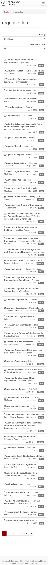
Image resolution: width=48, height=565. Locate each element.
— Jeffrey (24, 362)
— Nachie (23, 371)
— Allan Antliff (24, 448)
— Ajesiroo (24, 139)
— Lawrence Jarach (23, 353)
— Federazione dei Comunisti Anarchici (23, 241)
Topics (6, 12)
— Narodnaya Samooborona (23, 439)
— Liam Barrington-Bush (23, 343)
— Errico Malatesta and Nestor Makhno (24, 72)
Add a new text (31, 563)
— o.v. (24, 521)
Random (5, 561)
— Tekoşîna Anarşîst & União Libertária (23, 334)
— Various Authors (23, 426)
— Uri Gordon (23, 198)
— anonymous (24, 485)
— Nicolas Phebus (23, 503)
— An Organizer (24, 91)
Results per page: (38, 44)
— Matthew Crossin (23, 380)
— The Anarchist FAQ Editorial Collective (23, 261)
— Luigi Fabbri (23, 62)
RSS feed (14, 561)
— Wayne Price (23, 291)
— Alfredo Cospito (23, 513)
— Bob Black (24, 390)
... (18, 533)
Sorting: (42, 34)
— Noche (24, 155)
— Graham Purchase (23, 309)
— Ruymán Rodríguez (24, 270)
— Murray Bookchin (24, 415)
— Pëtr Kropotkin (23, 82)
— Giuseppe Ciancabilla (23, 164)
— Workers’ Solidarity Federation (23, 128)
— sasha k (23, 100)
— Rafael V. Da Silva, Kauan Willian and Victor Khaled (23, 217)
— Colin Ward (23, 206)
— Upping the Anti (23, 465)
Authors (29, 561)
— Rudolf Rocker (23, 407)
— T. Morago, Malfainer (23, 398)
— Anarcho (23, 280)
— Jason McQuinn (23, 172)
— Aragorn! (24, 147)
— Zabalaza (23, 317)
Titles (22, 561)
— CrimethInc (24, 116)
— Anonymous (24, 108)
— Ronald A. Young (23, 230)
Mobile (20, 563)
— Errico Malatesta (23, 189)
